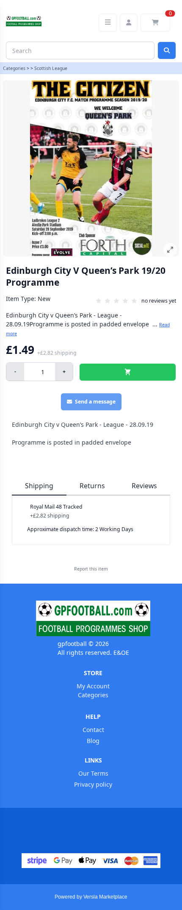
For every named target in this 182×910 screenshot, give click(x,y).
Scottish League (50, 68)
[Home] (93, 618)
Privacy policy (93, 784)
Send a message (95, 401)
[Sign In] (129, 22)
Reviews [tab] (144, 485)
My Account (93, 686)
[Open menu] (108, 22)
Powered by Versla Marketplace (91, 897)
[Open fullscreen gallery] (170, 249)
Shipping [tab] (39, 485)
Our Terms (93, 773)
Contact (93, 730)
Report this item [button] (91, 569)
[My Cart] (155, 22)
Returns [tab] (92, 485)
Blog (93, 741)
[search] (166, 50)
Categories (14, 68)
